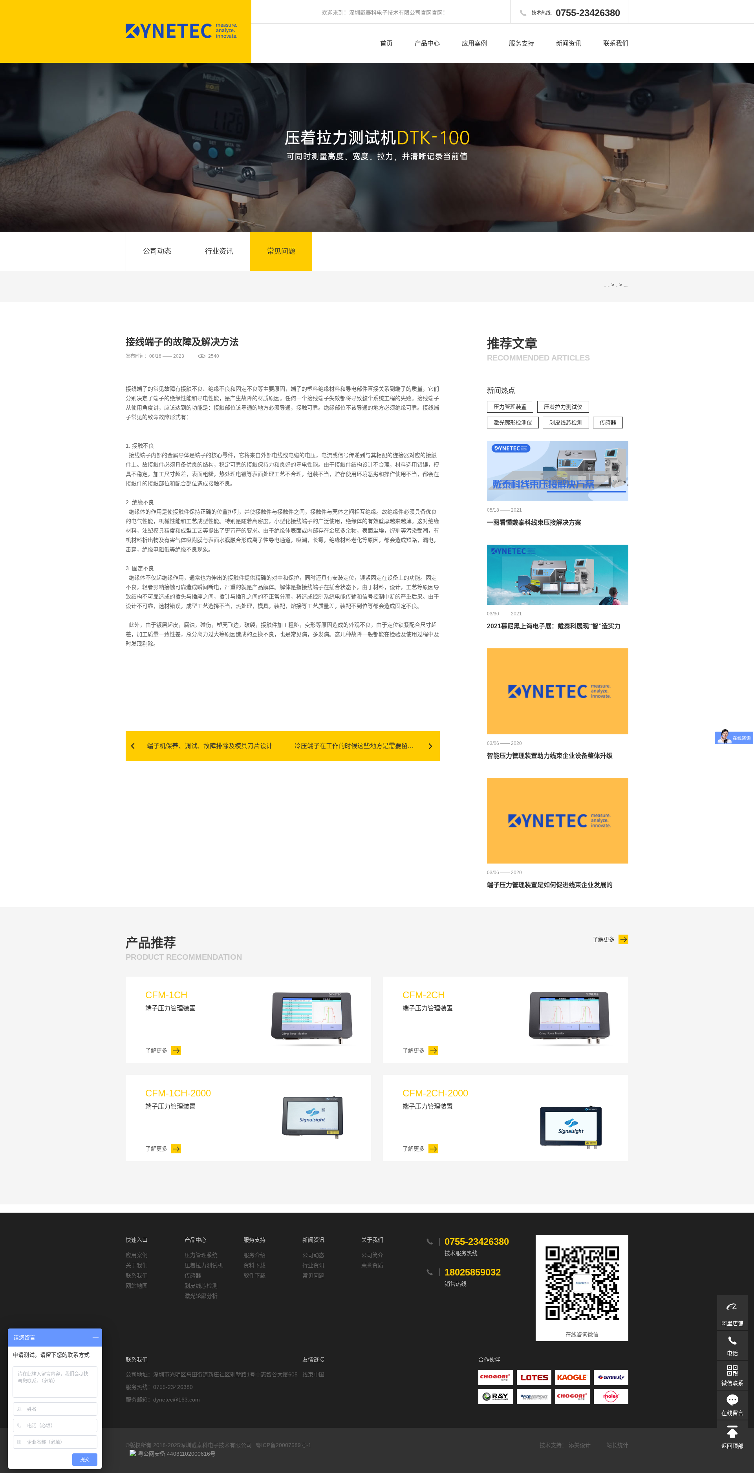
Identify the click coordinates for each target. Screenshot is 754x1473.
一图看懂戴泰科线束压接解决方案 (534, 522)
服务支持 (521, 43)
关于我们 (137, 1265)
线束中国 (313, 1374)
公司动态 (157, 251)
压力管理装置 (510, 407)
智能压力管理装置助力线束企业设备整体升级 (550, 755)
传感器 (608, 422)
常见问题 (281, 251)
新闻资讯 (568, 43)
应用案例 (474, 43)
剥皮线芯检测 (565, 422)
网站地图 (137, 1286)
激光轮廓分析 (201, 1296)
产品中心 (427, 43)
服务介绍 (254, 1255)
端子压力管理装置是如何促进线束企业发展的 (550, 885)
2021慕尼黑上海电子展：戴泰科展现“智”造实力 (553, 626)
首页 (386, 43)
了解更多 (604, 939)
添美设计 (580, 1445)
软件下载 (254, 1275)
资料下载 (254, 1265)
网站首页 (608, 286)
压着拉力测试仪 (563, 407)
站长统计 (617, 1445)
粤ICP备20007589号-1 (283, 1445)
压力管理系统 (201, 1255)
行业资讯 (219, 251)
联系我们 (615, 43)
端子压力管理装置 (170, 1001)
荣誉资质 (372, 1265)
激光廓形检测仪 (513, 422)
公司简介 (372, 1255)
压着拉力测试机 (204, 1265)
